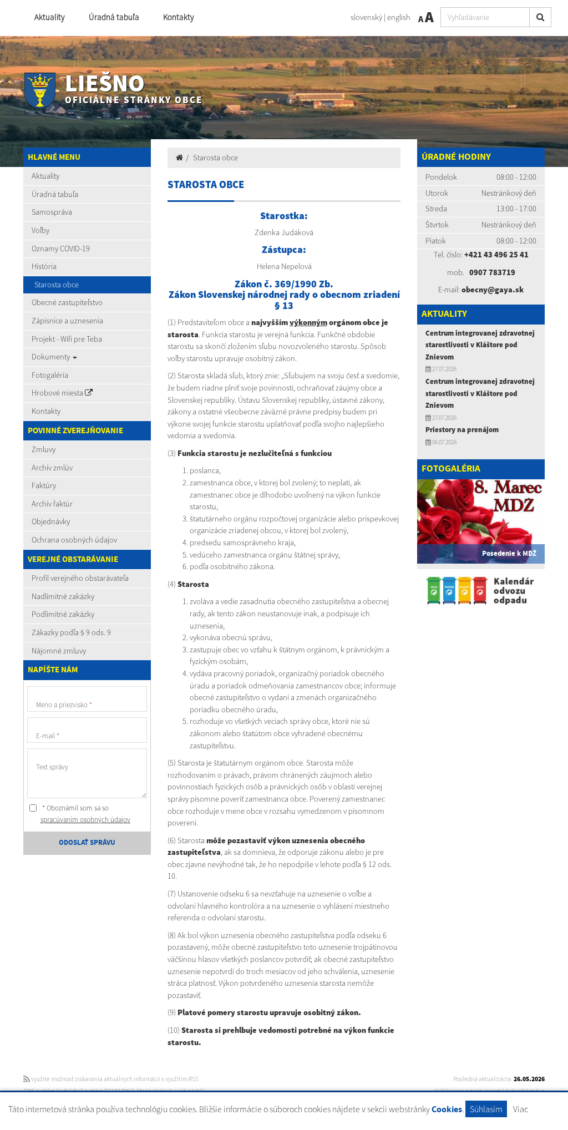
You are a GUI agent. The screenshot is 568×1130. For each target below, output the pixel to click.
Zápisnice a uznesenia (67, 321)
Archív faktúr (52, 504)
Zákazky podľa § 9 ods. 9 (71, 632)
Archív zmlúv (52, 468)
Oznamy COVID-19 (61, 249)
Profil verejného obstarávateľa (80, 578)
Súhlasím (486, 1108)
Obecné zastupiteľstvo (67, 302)
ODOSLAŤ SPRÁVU (87, 843)
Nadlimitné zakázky (63, 596)
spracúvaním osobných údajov (85, 819)
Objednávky (51, 521)
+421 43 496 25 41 (496, 255)
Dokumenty (52, 357)
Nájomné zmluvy (59, 651)
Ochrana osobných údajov (74, 540)
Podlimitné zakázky (63, 614)
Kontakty (178, 17)
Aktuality (49, 17)
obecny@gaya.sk (493, 290)
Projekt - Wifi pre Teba (67, 339)
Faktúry (44, 485)
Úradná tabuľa (114, 17)
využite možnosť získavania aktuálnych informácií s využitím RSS (114, 1079)
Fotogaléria (50, 375)
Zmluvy (43, 449)
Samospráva (52, 212)
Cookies (447, 1110)
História (44, 266)
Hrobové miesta (58, 393)
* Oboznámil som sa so (85, 814)
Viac (520, 1108)
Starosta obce (56, 285)
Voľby (40, 230)
